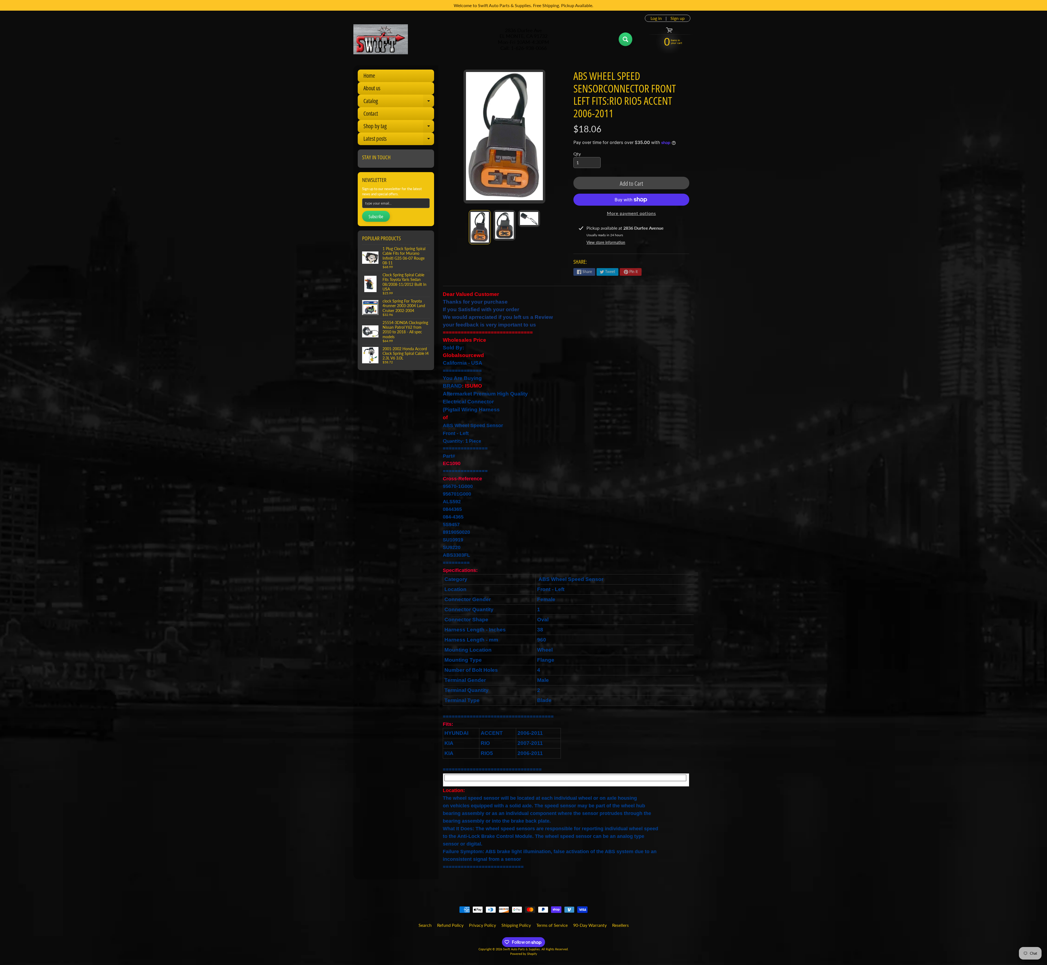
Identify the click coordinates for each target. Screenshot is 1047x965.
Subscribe (376, 217)
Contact (370, 113)
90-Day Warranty (590, 925)
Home (369, 75)
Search (425, 925)
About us (371, 88)
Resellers (620, 925)
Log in (656, 18)
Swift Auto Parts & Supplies (521, 949)
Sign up (677, 18)
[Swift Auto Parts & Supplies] (380, 39)
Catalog (398, 102)
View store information (605, 242)
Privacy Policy (482, 925)
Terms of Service (552, 925)
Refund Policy (450, 925)
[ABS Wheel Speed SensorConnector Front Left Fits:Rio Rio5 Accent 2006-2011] (480, 227)
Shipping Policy (516, 925)
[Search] (625, 39)
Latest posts (398, 140)
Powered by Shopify (523, 953)
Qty (577, 153)
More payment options (631, 213)
